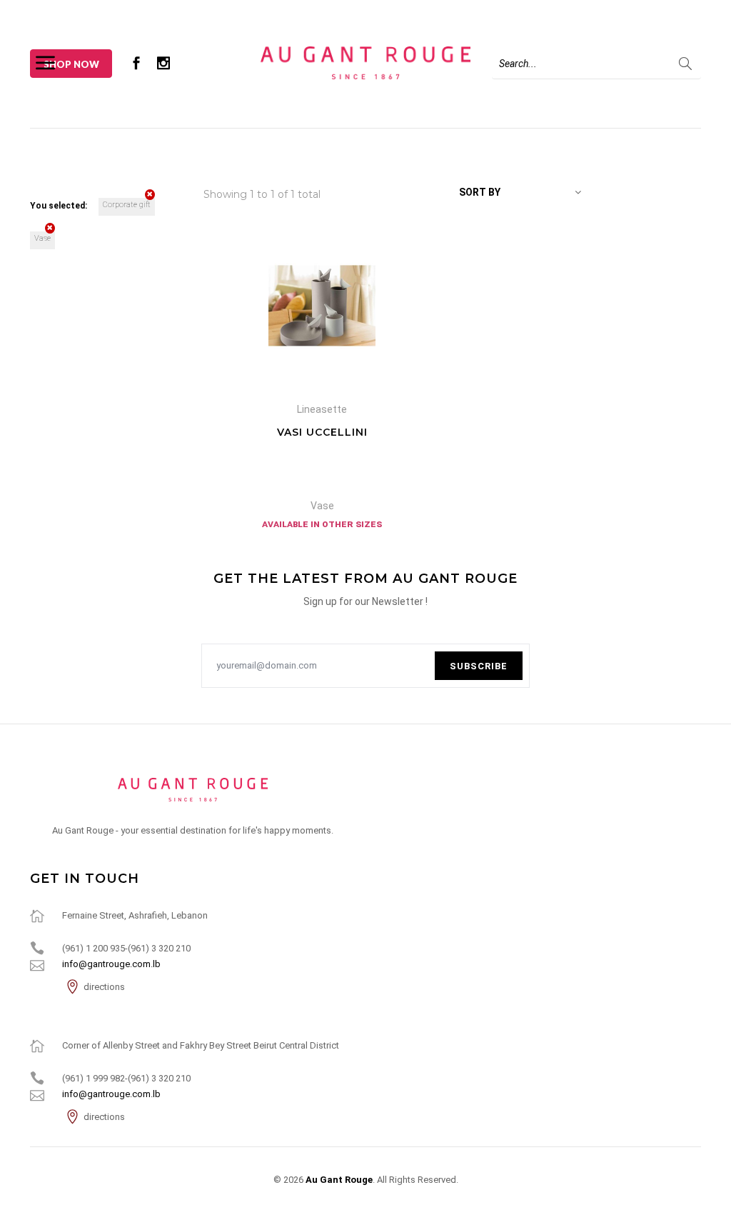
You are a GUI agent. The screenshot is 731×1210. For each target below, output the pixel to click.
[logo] (192, 789)
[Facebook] (136, 62)
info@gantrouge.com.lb (111, 964)
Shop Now (71, 64)
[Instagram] (163, 62)
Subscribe (479, 666)
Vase (42, 238)
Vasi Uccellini (322, 432)
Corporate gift (127, 204)
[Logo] (365, 62)
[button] (520, 192)
